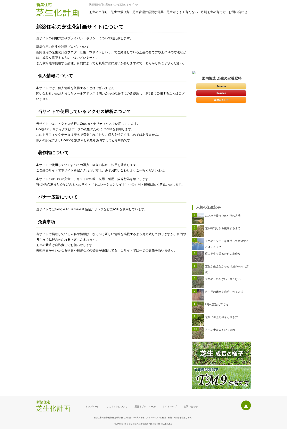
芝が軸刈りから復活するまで (223, 228)
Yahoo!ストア (221, 100)
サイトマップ (170, 406)
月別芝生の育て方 (213, 12)
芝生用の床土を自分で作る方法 (224, 291)
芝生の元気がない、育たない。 (224, 279)
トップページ (92, 406)
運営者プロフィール (145, 406)
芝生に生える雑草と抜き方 (221, 317)
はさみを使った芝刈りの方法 (223, 215)
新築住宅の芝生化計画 (138, 424)
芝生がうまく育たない (182, 12)
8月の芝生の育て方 (216, 304)
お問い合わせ (238, 12)
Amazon (221, 86)
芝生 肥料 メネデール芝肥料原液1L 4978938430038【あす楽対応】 (221, 93)
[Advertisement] (221, 177)
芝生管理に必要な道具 (148, 12)
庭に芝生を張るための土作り (223, 253)
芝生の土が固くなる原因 (220, 329)
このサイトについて (116, 406)
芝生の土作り (98, 12)
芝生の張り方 (120, 12)
